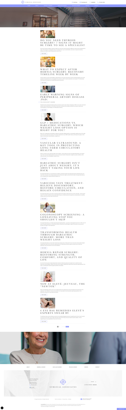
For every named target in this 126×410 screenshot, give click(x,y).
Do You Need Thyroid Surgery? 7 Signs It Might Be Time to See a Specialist (62, 43)
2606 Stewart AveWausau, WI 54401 (33, 383)
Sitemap (69, 399)
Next (67, 326)
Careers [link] (93, 2)
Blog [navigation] (45, 19)
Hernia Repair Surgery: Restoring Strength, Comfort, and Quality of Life (61, 256)
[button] (2, 408)
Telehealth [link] (84, 2)
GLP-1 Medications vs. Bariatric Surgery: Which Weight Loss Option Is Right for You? (61, 126)
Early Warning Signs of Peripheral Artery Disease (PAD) (62, 98)
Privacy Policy (64, 399)
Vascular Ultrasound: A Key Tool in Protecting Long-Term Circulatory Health (60, 146)
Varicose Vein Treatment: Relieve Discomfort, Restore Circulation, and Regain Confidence (62, 187)
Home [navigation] (41, 19)
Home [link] (29, 5)
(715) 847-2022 (52, 406)
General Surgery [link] (48, 5)
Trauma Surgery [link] (76, 5)
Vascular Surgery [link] (62, 5)
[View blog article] (47, 34)
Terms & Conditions (58, 399)
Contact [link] (96, 5)
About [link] (36, 5)
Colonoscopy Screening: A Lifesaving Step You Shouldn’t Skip (62, 217)
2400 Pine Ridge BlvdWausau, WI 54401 (34, 380)
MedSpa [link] (87, 5)
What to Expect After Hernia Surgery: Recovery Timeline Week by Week (62, 72)
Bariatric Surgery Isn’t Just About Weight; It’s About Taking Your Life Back (60, 166)
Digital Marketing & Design (87, 399)
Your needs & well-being (63, 356)
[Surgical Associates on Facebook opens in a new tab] (95, 381)
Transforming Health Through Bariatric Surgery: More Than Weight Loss (58, 236)
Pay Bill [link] (75, 2)
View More (43, 53)
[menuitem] (29, 6)
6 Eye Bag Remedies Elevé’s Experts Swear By (62, 311)
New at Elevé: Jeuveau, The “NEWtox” (62, 285)
